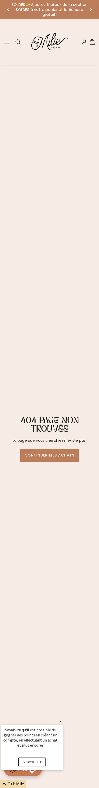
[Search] (18, 42)
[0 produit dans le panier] (92, 42)
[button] (8, 9)
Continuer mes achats (49, 455)
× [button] (61, 721)
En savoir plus (32, 762)
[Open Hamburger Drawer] (7, 42)
